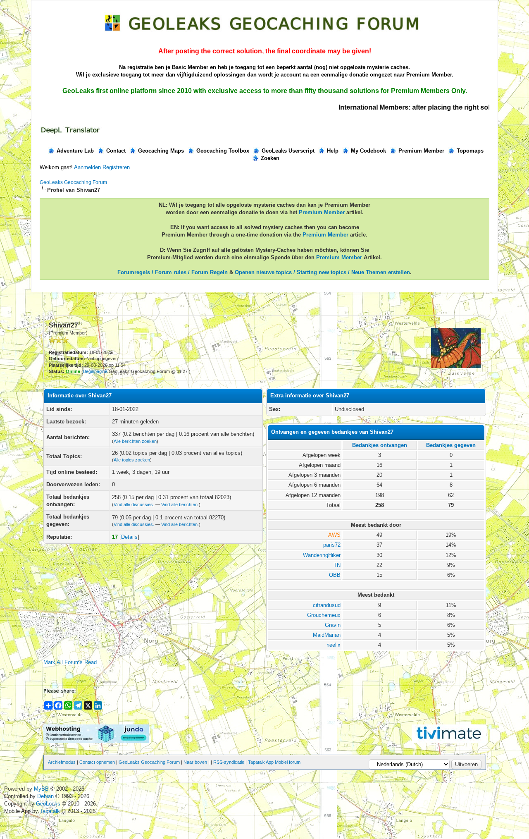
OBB (335, 575)
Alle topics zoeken (132, 459)
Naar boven (195, 762)
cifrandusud (327, 605)
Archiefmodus (62, 762)
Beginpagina (95, 371)
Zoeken (270, 158)
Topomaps (470, 151)
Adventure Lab (75, 151)
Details (129, 537)
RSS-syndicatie (228, 762)
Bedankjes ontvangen (379, 445)
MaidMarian (327, 635)
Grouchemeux (324, 615)
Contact (116, 151)
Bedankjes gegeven (451, 445)
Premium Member (421, 151)
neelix (333, 645)
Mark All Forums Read (70, 662)
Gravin (333, 625)
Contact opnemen (97, 762)
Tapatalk (51, 811)
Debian (46, 796)
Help (332, 151)
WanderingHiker (322, 555)
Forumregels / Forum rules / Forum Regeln (172, 272)
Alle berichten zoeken (135, 441)
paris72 (332, 545)
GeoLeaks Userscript (288, 151)
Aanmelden (87, 167)
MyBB (41, 789)
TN (337, 565)
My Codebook (368, 151)
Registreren (116, 167)
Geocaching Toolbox (222, 151)
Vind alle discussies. (134, 504)
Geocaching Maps (161, 151)
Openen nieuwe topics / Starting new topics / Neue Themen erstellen (322, 272)
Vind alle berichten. (180, 504)
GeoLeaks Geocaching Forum (73, 182)
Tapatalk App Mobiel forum (274, 762)
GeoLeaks (49, 804)
